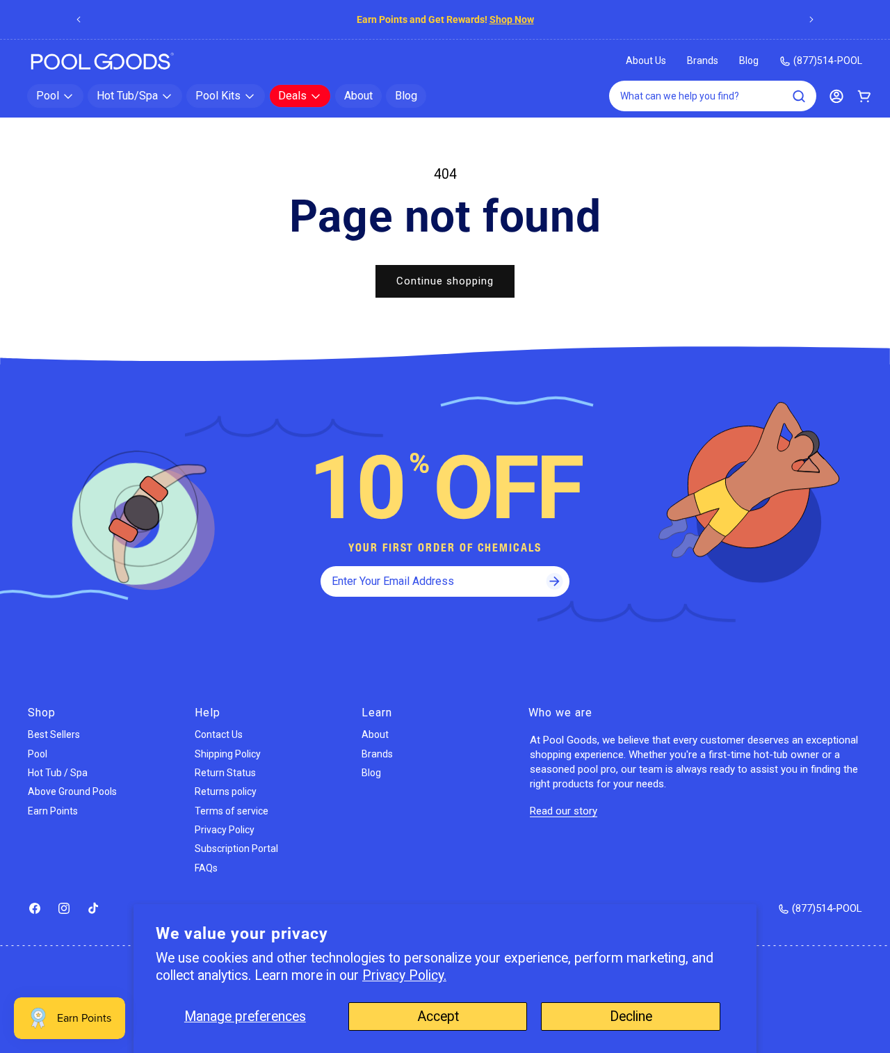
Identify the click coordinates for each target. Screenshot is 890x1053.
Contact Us (219, 734)
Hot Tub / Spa (58, 772)
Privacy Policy (224, 829)
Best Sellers (54, 734)
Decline (631, 1016)
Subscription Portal (236, 848)
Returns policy (226, 791)
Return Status (225, 772)
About (375, 734)
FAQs (206, 868)
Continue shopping (445, 281)
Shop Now (521, 19)
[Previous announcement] (78, 19)
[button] (55, 96)
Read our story (563, 811)
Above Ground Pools (72, 791)
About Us (646, 60)
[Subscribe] (554, 581)
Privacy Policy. (404, 975)
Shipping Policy (228, 753)
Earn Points (53, 811)
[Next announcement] (811, 19)
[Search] (799, 96)
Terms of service (231, 811)
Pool (37, 753)
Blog (749, 60)
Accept (438, 1016)
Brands (702, 60)
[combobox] (712, 96)
